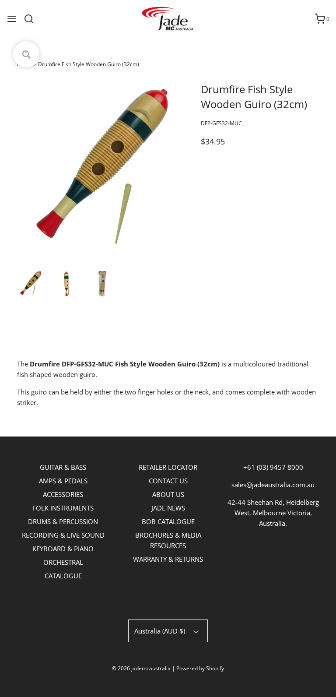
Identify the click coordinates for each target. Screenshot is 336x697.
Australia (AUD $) (160, 631)
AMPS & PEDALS (63, 480)
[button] (30, 283)
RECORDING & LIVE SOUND (63, 535)
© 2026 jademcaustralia (141, 668)
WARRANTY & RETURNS (168, 559)
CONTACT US (168, 480)
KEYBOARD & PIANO (63, 548)
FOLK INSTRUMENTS (63, 507)
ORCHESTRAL (63, 562)
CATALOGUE (63, 575)
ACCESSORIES (63, 494)
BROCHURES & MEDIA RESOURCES (168, 540)
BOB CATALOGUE (168, 521)
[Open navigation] (12, 19)
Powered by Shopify (200, 668)
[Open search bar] (32, 19)
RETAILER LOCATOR (168, 467)
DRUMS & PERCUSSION (63, 521)
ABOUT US (168, 494)
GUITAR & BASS (63, 467)
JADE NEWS (168, 507)
